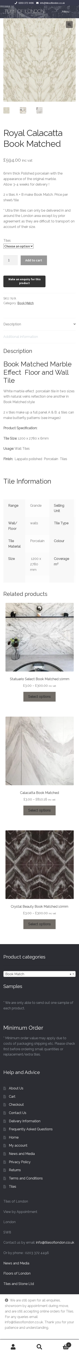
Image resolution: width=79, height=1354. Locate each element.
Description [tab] (12, 324)
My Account (13, 1347)
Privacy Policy (20, 1162)
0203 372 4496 (26, 3)
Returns (15, 1170)
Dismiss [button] (11, 1333)
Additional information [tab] (20, 337)
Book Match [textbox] (38, 974)
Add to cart (33, 260)
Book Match (25, 303)
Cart (12, 1097)
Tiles (7, 241)
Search (39, 1347)
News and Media (22, 1154)
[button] (69, 24)
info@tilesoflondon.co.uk (52, 3)
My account (18, 1145)
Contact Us (17, 1113)
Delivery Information (24, 1121)
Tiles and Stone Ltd (18, 1284)
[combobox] (39, 974)
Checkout (16, 1105)
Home (14, 1137)
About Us (16, 1088)
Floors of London (17, 1273)
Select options (39, 697)
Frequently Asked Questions (31, 1129)
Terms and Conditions (26, 1178)
